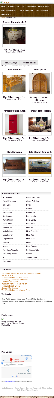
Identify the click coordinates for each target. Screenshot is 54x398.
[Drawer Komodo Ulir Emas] (14, 46)
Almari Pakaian (32, 201)
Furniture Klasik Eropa (11, 286)
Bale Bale (7, 205)
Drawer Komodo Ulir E (14, 22)
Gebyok (29, 209)
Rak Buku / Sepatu (10, 250)
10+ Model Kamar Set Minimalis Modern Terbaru (21, 273)
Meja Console (32, 231)
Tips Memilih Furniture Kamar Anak (16, 290)
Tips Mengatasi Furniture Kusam (15, 280)
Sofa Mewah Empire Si (40, 152)
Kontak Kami (43, 7)
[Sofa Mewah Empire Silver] (40, 176)
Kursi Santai (31, 220)
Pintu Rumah (31, 246)
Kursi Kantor (31, 216)
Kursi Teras (30, 224)
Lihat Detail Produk (16, 57)
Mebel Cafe (7, 227)
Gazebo (6, 209)
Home (3, 7)
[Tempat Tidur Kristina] (40, 135)
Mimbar (6, 242)
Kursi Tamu (7, 224)
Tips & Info (7, 261)
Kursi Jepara (8, 216)
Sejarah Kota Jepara (10, 282)
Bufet (28, 205)
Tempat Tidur (31, 258)
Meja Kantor (8, 235)
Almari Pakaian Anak (15, 110)
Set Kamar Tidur (32, 250)
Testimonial (6, 14)
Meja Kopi (30, 235)
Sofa (4, 258)
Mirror (28, 242)
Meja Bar (30, 227)
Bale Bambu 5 (15, 69)
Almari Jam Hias (33, 197)
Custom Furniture (25, 10)
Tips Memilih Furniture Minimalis (15, 278)
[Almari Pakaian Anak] (14, 135)
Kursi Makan (8, 220)
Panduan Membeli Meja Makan (14, 284)
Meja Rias (30, 239)
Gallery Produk (29, 7)
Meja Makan (8, 239)
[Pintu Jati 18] (40, 94)
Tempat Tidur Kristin (40, 110)
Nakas (5, 246)
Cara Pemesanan (8, 10)
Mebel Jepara (7, 275)
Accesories (7, 197)
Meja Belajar (8, 231)
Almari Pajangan (9, 201)
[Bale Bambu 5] (14, 94)
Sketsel (29, 254)
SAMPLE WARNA (42, 10)
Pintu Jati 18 (40, 69)
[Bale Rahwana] (14, 176)
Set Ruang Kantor (10, 254)
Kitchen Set (31, 212)
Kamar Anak (8, 212)
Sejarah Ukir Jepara (10, 288)
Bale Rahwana (14, 152)
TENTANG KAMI (13, 7)
